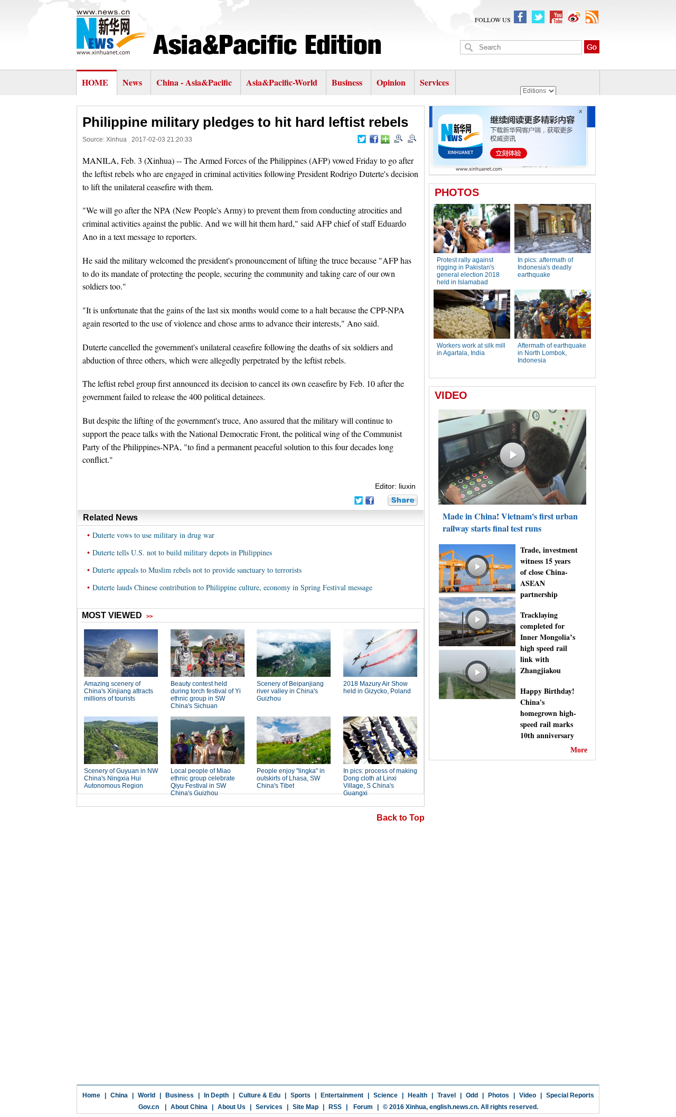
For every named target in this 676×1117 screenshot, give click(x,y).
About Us (232, 1107)
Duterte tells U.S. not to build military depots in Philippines (182, 552)
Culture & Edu (259, 1095)
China (119, 1095)
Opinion (391, 82)
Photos (498, 1095)
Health (417, 1095)
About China (189, 1107)
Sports (300, 1095)
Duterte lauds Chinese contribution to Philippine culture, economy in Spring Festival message (232, 587)
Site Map (305, 1107)
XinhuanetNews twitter (538, 17)
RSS (335, 1107)
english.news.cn (453, 1107)
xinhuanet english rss (592, 17)
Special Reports (570, 1095)
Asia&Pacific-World (283, 82)
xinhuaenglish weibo (574, 17)
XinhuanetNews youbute (556, 17)
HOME (95, 82)
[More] (385, 139)
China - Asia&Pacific (195, 82)
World (146, 1095)
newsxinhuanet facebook (520, 17)
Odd (472, 1095)
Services (434, 82)
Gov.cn (148, 1107)
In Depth (216, 1095)
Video (527, 1095)
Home (91, 1095)
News (132, 82)
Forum (362, 1107)
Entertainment (342, 1095)
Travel (446, 1095)
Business (347, 82)
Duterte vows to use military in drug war (153, 535)
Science (385, 1095)
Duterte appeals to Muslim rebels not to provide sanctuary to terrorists (197, 570)
